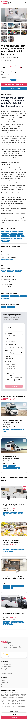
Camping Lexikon (5, 671)
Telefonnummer (9, 338)
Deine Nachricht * (9, 361)
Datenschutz (4, 682)
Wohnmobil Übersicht (7, 666)
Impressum (4, 680)
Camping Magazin (6, 669)
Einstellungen (14, 711)
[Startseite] (6, 2)
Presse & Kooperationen (7, 673)
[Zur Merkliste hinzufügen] (24, 404)
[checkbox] (5, 372)
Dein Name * (8, 327)
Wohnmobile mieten (6, 664)
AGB (19, 379)
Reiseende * (8, 356)
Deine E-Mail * (9, 333)
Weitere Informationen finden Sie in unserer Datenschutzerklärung (13, 707)
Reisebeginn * (9, 350)
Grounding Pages (5, 686)
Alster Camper (8, 398)
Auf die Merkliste (15, 88)
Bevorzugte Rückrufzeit (11, 344)
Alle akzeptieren (14, 717)
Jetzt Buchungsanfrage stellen (13, 84)
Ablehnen (14, 714)
